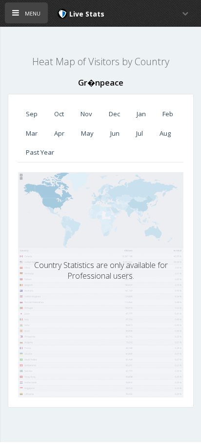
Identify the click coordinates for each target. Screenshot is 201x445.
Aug (165, 133)
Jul (139, 133)
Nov (86, 113)
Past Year (40, 152)
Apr (59, 133)
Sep (32, 113)
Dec (114, 113)
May (87, 133)
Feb (167, 113)
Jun (115, 133)
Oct (59, 113)
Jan (141, 113)
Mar (32, 133)
